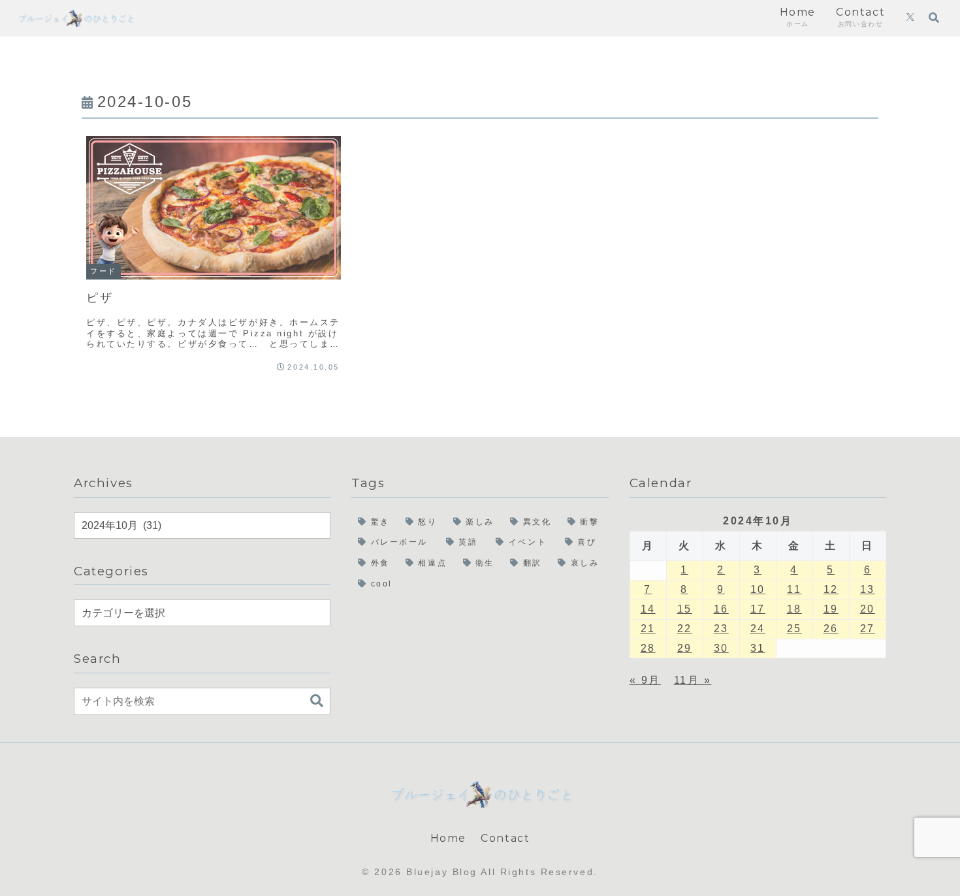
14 (648, 609)
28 (648, 648)
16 (721, 609)
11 (794, 589)
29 (684, 648)
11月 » (693, 680)
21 (648, 628)
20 (867, 609)
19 (831, 609)
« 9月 (645, 680)
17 (757, 609)
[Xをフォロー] (910, 18)
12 (831, 589)
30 (721, 648)
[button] (316, 701)
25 (794, 628)
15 (684, 609)
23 (721, 628)
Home (448, 838)
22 (684, 628)
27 (867, 628)
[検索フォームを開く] (934, 18)
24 (757, 628)
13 (867, 589)
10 (757, 589)
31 (757, 648)
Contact (505, 838)
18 (794, 609)
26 (831, 628)
